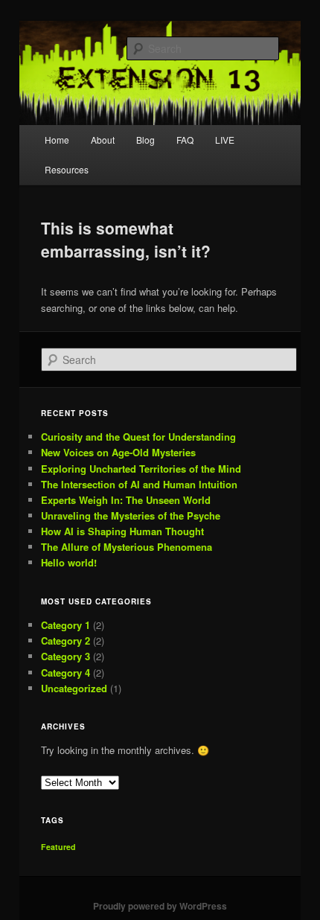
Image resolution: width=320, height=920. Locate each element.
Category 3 (65, 656)
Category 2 (65, 640)
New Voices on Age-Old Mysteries (118, 452)
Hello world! (69, 562)
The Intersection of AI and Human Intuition (139, 484)
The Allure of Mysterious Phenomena (126, 547)
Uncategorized (74, 688)
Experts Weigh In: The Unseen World (126, 500)
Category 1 (65, 625)
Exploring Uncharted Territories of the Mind (141, 468)
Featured (58, 846)
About (103, 139)
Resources (67, 169)
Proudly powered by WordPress (160, 906)
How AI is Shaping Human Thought (122, 531)
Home (57, 139)
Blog (145, 139)
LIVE (224, 139)
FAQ (184, 139)
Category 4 (65, 672)
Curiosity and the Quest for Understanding (138, 436)
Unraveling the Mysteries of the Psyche (130, 515)
